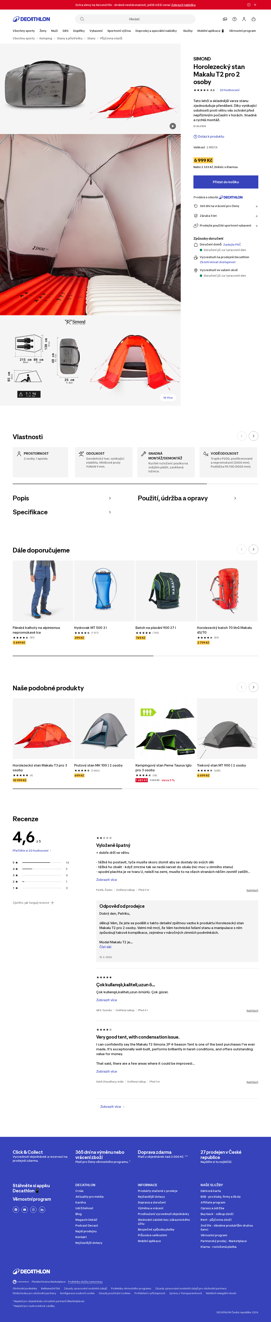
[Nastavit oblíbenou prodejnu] (225, 19)
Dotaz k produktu (211, 136)
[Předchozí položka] (241, 436)
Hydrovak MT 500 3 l (90, 628)
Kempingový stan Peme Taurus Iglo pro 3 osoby (164, 767)
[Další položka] (253, 436)
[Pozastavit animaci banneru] (249, 5)
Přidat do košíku (226, 182)
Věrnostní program (242, 30)
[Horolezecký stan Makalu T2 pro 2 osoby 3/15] (90, 224)
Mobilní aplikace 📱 (210, 30)
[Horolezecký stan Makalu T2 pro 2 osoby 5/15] (135, 360)
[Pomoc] (234, 19)
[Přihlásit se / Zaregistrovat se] (244, 19)
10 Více (168, 397)
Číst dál (105, 947)
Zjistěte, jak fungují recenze (31, 902)
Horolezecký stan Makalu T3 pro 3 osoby (40, 767)
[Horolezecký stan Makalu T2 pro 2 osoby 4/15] (45, 360)
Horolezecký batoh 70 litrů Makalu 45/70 (224, 630)
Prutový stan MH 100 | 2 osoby (98, 765)
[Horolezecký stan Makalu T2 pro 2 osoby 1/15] (135, 89)
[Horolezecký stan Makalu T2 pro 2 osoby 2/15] (45, 89)
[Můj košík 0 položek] (253, 19)
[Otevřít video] (173, 126)
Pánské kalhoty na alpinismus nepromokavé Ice (36, 630)
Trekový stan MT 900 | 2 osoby (221, 765)
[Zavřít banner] (255, 5)
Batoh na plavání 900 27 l (156, 628)
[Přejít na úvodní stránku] (31, 19)
